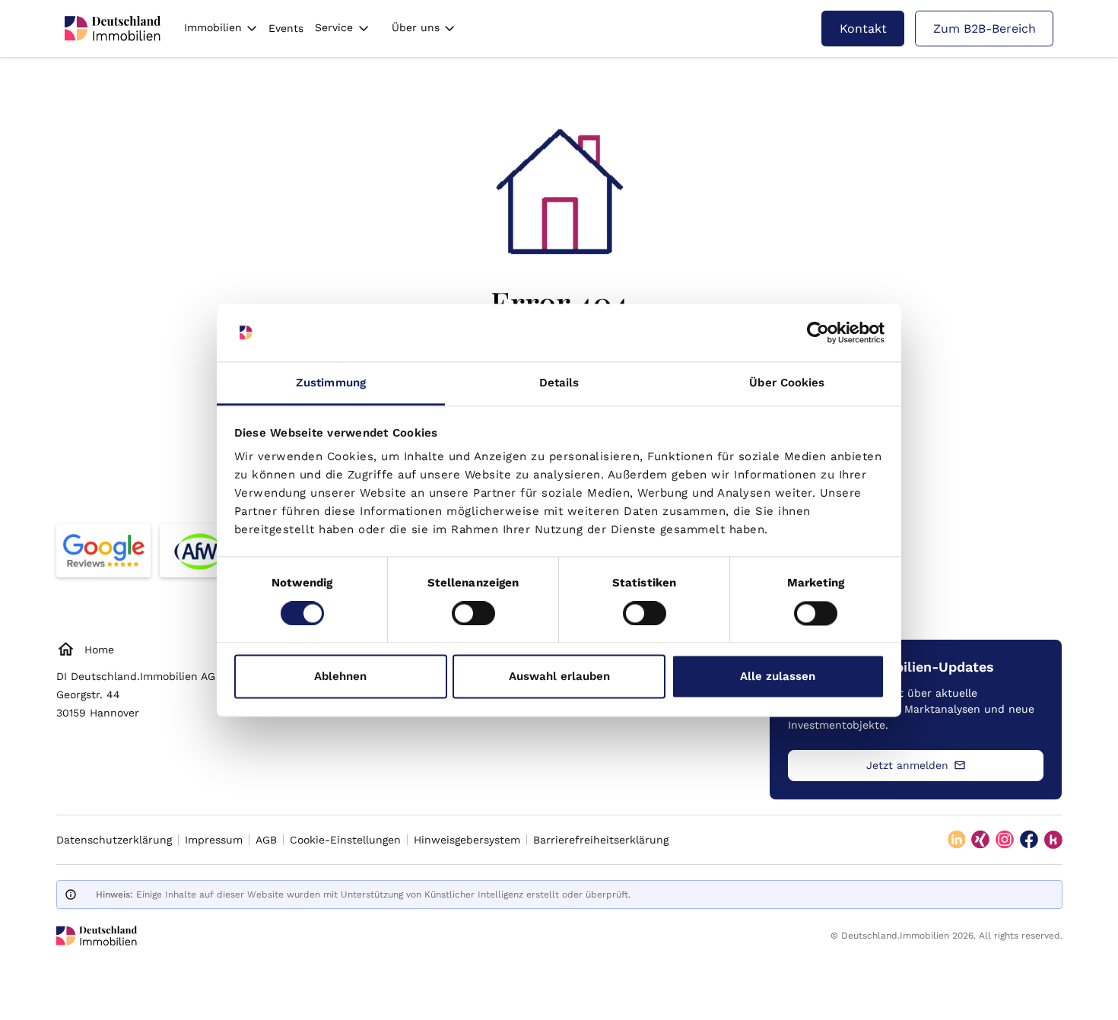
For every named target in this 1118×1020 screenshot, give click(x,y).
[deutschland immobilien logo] (112, 28)
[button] (220, 28)
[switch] (473, 613)
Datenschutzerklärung (114, 840)
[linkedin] (957, 840)
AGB (266, 840)
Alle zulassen (777, 677)
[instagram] (1005, 840)
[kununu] (1053, 840)
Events (285, 28)
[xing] (980, 840)
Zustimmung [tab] (331, 383)
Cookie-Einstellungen (345, 840)
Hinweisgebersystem (467, 840)
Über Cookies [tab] (786, 383)
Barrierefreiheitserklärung (601, 840)
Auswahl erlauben (559, 677)
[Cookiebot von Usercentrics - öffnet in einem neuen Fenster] (818, 332)
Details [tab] (559, 383)
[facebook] (1029, 840)
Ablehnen (340, 677)
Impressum (214, 840)
